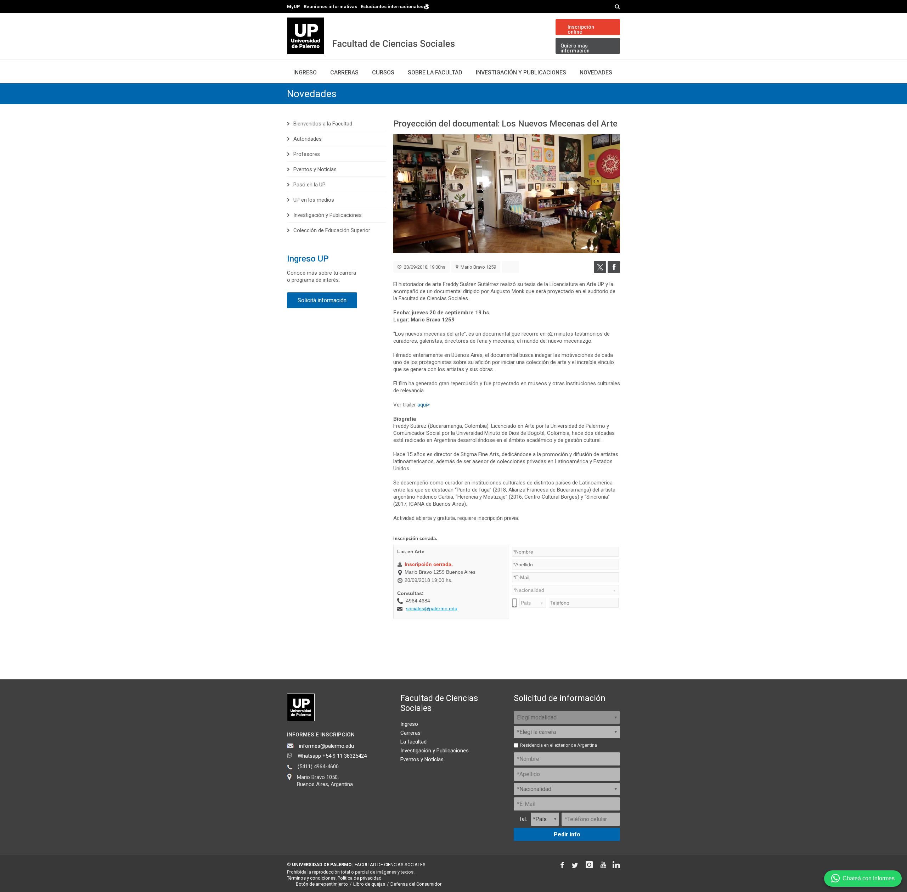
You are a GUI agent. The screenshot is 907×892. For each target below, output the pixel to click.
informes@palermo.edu (326, 746)
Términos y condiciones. (312, 878)
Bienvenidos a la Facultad (322, 123)
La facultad (413, 742)
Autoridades (307, 139)
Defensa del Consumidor (415, 884)
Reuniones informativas (330, 6)
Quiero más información (575, 48)
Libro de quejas (369, 884)
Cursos (383, 72)
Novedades (596, 72)
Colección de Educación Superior (331, 230)
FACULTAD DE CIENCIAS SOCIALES (390, 864)
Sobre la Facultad (435, 72)
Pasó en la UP (309, 184)
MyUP (293, 6)
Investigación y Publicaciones (521, 72)
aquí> (423, 405)
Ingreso (305, 72)
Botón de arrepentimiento (322, 884)
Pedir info (567, 834)
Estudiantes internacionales (392, 6)
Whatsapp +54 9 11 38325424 (332, 756)
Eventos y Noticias (315, 169)
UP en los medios (313, 200)
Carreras (344, 72)
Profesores (306, 154)
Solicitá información (322, 300)
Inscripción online (581, 29)
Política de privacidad (360, 878)
